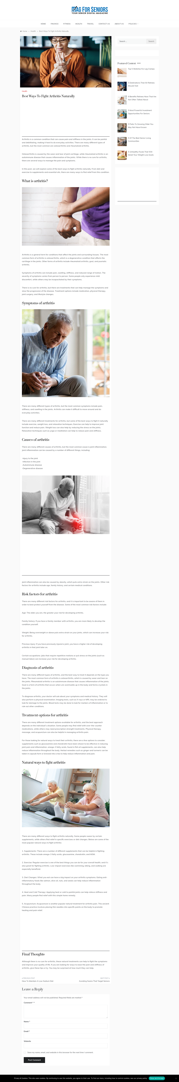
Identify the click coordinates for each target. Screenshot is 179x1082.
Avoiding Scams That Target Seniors (94, 981)
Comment (28, 1002)
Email (27, 1031)
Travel (90, 24)
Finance (55, 24)
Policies (133, 24)
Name (27, 1021)
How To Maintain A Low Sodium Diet (37, 981)
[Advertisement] (66, 119)
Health (78, 24)
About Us (119, 24)
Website (27, 1041)
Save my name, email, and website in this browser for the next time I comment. (60, 1052)
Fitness (67, 24)
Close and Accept (157, 1078)
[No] (176, 1078)
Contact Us (104, 24)
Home (43, 24)
